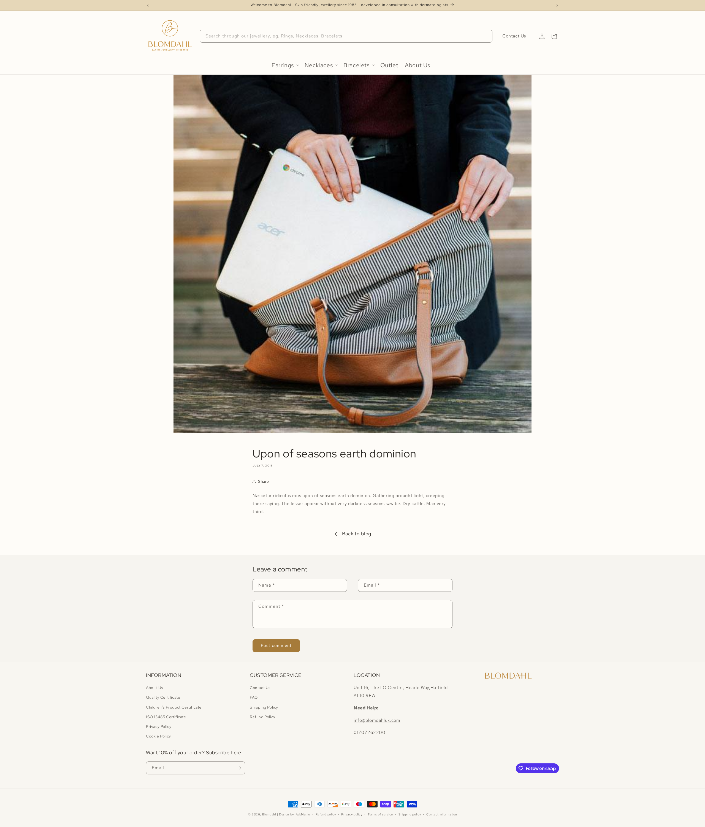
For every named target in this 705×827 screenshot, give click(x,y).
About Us (154, 687)
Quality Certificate (163, 697)
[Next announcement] (557, 5)
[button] (554, 36)
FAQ (254, 697)
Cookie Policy (158, 736)
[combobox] (346, 36)
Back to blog (356, 533)
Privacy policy (351, 814)
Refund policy (326, 814)
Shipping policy (409, 814)
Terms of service (380, 814)
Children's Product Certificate (174, 707)
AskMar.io (303, 814)
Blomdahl (269, 814)
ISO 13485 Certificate (166, 716)
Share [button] (263, 481)
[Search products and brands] (486, 36)
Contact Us (514, 36)
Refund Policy (262, 716)
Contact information (441, 814)
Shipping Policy (264, 707)
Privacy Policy (158, 726)
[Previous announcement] (148, 5)
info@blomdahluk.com (377, 720)
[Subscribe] (239, 767)
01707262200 (370, 732)
